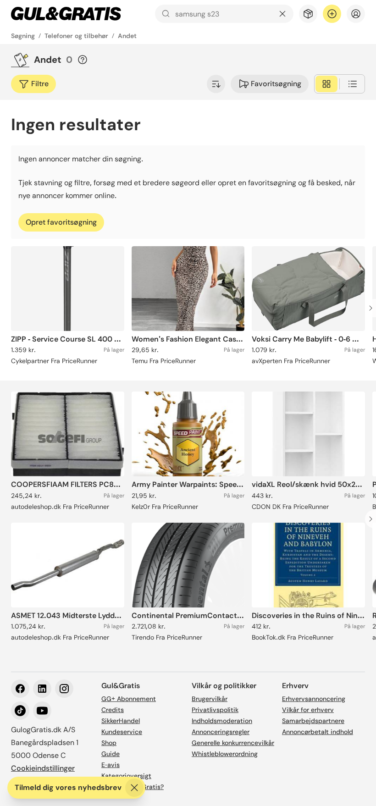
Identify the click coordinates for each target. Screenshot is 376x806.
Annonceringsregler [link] (220, 732)
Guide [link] (110, 754)
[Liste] (353, 84)
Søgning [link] (23, 36)
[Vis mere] (216, 84)
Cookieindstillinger (43, 768)
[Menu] (356, 14)
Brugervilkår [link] (209, 699)
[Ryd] (282, 13)
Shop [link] (108, 743)
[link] (66, 14)
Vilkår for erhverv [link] (308, 710)
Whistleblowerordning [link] (225, 754)
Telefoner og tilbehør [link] (76, 36)
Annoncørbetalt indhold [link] (317, 732)
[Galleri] (326, 84)
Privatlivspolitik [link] (215, 710)
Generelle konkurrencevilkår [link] (233, 743)
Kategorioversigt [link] (126, 776)
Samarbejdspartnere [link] (313, 721)
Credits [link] (112, 710)
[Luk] (134, 787)
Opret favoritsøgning (61, 222)
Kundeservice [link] (121, 732)
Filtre (40, 83)
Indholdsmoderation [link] (222, 721)
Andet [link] (127, 36)
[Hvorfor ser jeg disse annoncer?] (82, 59)
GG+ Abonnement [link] (128, 699)
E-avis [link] (110, 765)
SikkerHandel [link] (120, 721)
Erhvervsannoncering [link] (313, 699)
